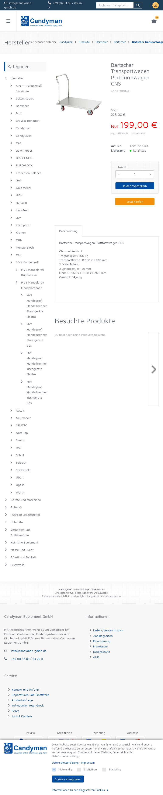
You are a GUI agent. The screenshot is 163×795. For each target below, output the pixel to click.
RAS (18, 447)
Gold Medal (23, 187)
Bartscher (22, 106)
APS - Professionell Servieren (29, 88)
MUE (19, 255)
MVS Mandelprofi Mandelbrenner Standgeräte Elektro (36, 305)
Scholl (20, 455)
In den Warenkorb (135, 186)
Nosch (20, 440)
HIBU (19, 195)
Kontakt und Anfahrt (25, 689)
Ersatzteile (17, 565)
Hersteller (17, 78)
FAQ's (15, 710)
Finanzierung (101, 641)
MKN (19, 240)
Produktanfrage (22, 700)
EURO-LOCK (24, 165)
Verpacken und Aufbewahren (21, 532)
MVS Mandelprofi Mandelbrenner (32, 285)
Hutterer (21, 202)
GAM (19, 180)
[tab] (68, 230)
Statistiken (90, 769)
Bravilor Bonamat (27, 120)
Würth (20, 492)
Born (19, 113)
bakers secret (25, 98)
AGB (96, 657)
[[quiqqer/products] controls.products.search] (137, 5)
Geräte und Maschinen (26, 500)
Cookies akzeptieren (68, 779)
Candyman (23, 128)
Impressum (100, 646)
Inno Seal (22, 210)
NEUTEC (21, 425)
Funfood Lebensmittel (25, 514)
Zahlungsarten (103, 635)
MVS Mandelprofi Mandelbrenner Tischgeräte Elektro (36, 363)
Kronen (21, 232)
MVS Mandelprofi (27, 262)
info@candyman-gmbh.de (28, 651)
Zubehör (16, 507)
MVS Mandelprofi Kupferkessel (32, 272)
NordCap (22, 432)
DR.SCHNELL (24, 158)
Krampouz (23, 225)
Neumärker (23, 418)
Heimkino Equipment (24, 542)
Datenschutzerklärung (65, 762)
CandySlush (24, 135)
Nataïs (20, 410)
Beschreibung (68, 231)
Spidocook (23, 470)
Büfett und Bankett (23, 557)
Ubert (20, 477)
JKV (18, 217)
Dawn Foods (24, 150)
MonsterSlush (25, 247)
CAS (18, 143)
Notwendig (65, 769)
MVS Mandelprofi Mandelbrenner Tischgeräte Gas (36, 392)
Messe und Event (22, 550)
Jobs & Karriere (22, 716)
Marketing (115, 769)
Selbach (21, 462)
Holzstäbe (17, 522)
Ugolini (20, 485)
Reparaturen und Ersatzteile (30, 695)
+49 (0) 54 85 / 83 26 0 (27, 659)
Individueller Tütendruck (28, 705)
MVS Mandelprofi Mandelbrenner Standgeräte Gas (36, 334)
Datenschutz (101, 651)
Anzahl (122, 167)
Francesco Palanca (28, 173)
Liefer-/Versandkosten (108, 630)
